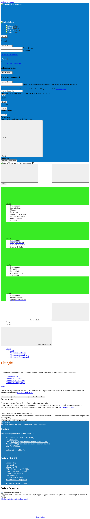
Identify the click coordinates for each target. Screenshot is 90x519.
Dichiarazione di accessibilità (16, 471)
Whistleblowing (11, 475)
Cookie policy (11, 463)
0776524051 (13, 440)
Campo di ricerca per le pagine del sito (15, 320)
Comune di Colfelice (18, 353)
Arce (12, 351)
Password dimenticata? (9, 55)
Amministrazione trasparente (16, 480)
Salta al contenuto (7, 2)
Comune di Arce (12, 376)
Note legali (10, 465)
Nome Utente (28, 48)
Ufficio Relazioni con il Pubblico (18, 469)
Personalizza (6, 397)
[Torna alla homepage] (45, 163)
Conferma (12, 161)
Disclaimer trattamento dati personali (14, 499)
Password (26, 51)
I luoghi (8, 349)
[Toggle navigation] (19, 173)
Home (8, 322)
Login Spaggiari (61, 89)
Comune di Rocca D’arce (19, 355)
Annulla (4, 161)
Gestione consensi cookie (15, 478)
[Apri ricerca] (70, 173)
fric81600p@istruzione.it (29, 442)
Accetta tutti (36, 397)
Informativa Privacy (13, 467)
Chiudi (4, 102)
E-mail (25, 84)
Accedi (4, 36)
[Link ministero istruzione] (11, 4)
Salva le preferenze (19, 420)
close (4, 184)
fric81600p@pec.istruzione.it (30, 444)
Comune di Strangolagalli (19, 357)
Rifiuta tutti (20, 397)
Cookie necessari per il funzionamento (15, 414)
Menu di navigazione (44, 344)
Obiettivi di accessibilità (14, 473)
